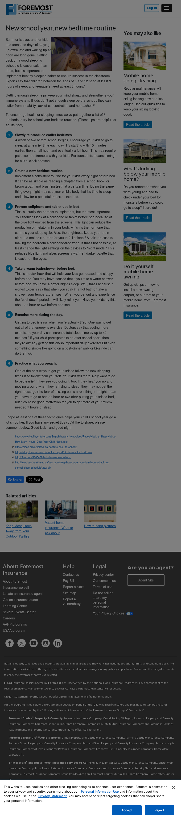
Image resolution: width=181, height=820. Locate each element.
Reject (159, 810)
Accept (126, 810)
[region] (90, 800)
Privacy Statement (52, 796)
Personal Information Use (100, 791)
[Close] (173, 787)
